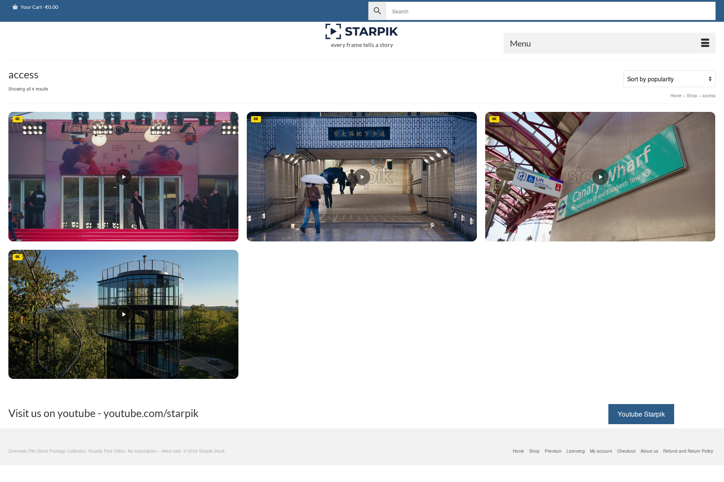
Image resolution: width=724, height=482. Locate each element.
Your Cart (39, 7)
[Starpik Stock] (362, 32)
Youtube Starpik (641, 414)
